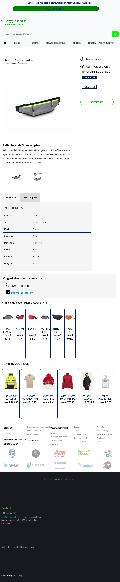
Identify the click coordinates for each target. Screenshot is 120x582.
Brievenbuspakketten (15, 439)
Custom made (11, 444)
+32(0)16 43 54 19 (16, 21)
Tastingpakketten (81, 438)
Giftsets (100, 427)
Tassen (17, 43)
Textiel (77, 43)
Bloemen (8, 428)
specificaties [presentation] (11, 197)
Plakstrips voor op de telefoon (40, 427)
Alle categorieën (59, 428)
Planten (7, 433)
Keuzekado (33, 441)
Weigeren (104, 9)
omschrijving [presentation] (30, 197)
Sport (35, 43)
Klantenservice (12, 24)
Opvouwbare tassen (35, 431)
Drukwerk (101, 438)
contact (58, 479)
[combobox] (56, 34)
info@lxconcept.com (22, 292)
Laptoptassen (33, 434)
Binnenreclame (80, 442)
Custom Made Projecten (101, 43)
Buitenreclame (80, 434)
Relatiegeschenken (56, 43)
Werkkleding (102, 431)
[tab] (10, 197)
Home (5, 43)
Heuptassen (30, 60)
